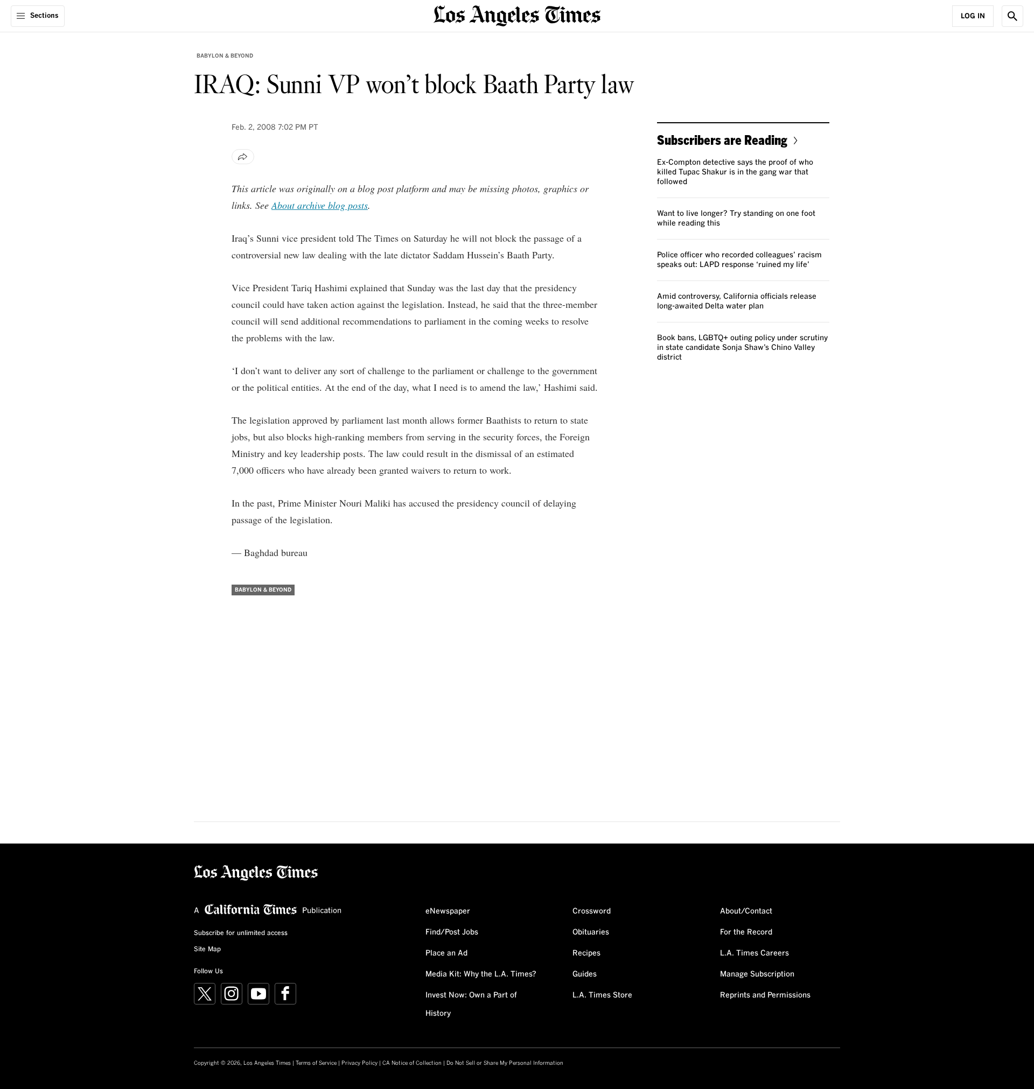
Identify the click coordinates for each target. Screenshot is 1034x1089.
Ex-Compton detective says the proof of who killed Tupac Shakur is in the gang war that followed (735, 172)
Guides (584, 974)
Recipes (586, 953)
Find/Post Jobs (451, 932)
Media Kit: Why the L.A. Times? (480, 974)
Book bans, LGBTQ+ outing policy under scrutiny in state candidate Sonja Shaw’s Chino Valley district (742, 347)
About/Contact (746, 911)
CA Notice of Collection (412, 1063)
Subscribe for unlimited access (241, 933)
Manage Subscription (757, 974)
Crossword (591, 911)
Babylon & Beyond (225, 56)
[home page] (517, 14)
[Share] (243, 156)
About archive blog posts (319, 205)
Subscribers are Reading (722, 139)
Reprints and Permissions (765, 995)
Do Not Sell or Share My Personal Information (504, 1063)
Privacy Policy (359, 1063)
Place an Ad (446, 953)
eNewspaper (447, 911)
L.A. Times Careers (754, 953)
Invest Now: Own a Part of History (471, 1004)
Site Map (207, 949)
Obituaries (590, 932)
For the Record (746, 932)
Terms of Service (316, 1063)
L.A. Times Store (602, 995)
